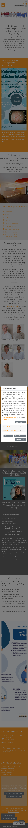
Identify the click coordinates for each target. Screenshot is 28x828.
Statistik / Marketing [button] (9, 430)
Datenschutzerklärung (9, 418)
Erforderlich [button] (7, 426)
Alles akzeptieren (20, 439)
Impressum (5, 419)
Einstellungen (19, 422)
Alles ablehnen (8, 436)
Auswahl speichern (20, 436)
